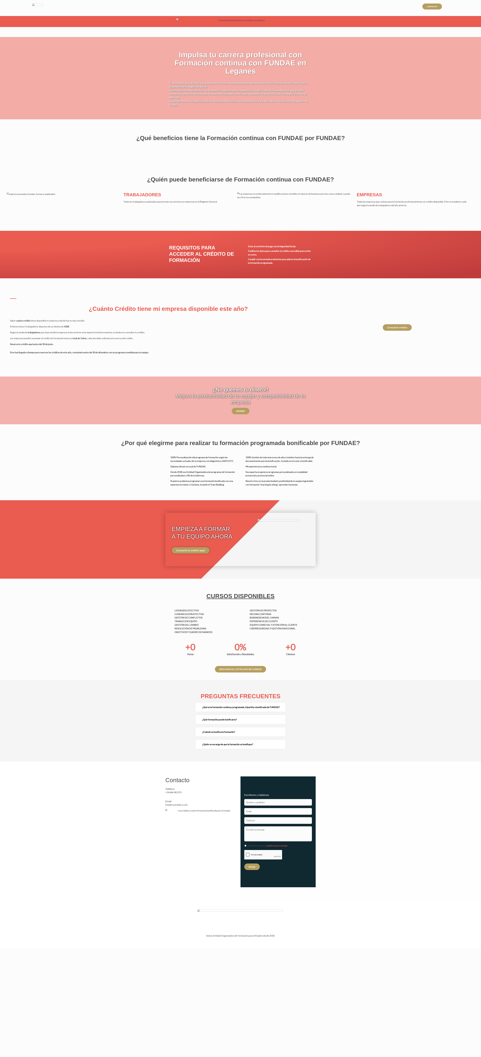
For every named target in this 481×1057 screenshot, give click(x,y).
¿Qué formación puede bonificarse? (219, 719)
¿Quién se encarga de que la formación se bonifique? (227, 744)
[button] (240, 707)
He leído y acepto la (267, 845)
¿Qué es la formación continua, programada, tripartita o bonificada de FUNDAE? (241, 707)
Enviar (252, 866)
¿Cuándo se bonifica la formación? (218, 732)
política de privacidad (277, 845)
